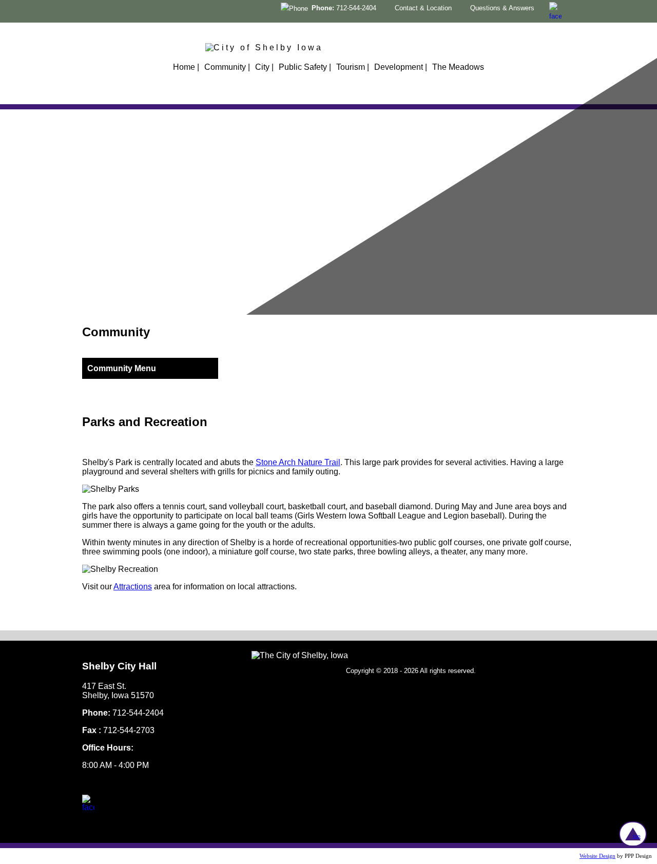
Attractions (132, 586)
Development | (400, 67)
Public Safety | (305, 67)
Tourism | (352, 67)
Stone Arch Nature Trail (298, 462)
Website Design (597, 856)
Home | (186, 67)
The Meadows (458, 67)
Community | (227, 67)
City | (264, 67)
